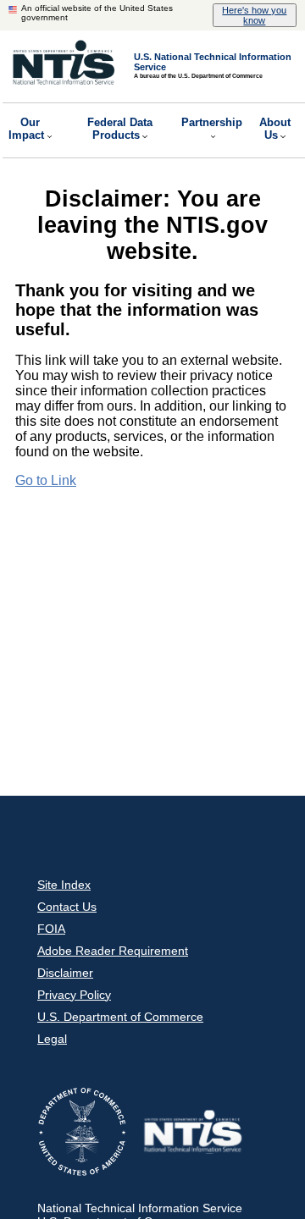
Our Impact (26, 128)
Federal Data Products (119, 128)
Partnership (211, 122)
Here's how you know (254, 15)
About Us (275, 128)
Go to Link (45, 480)
